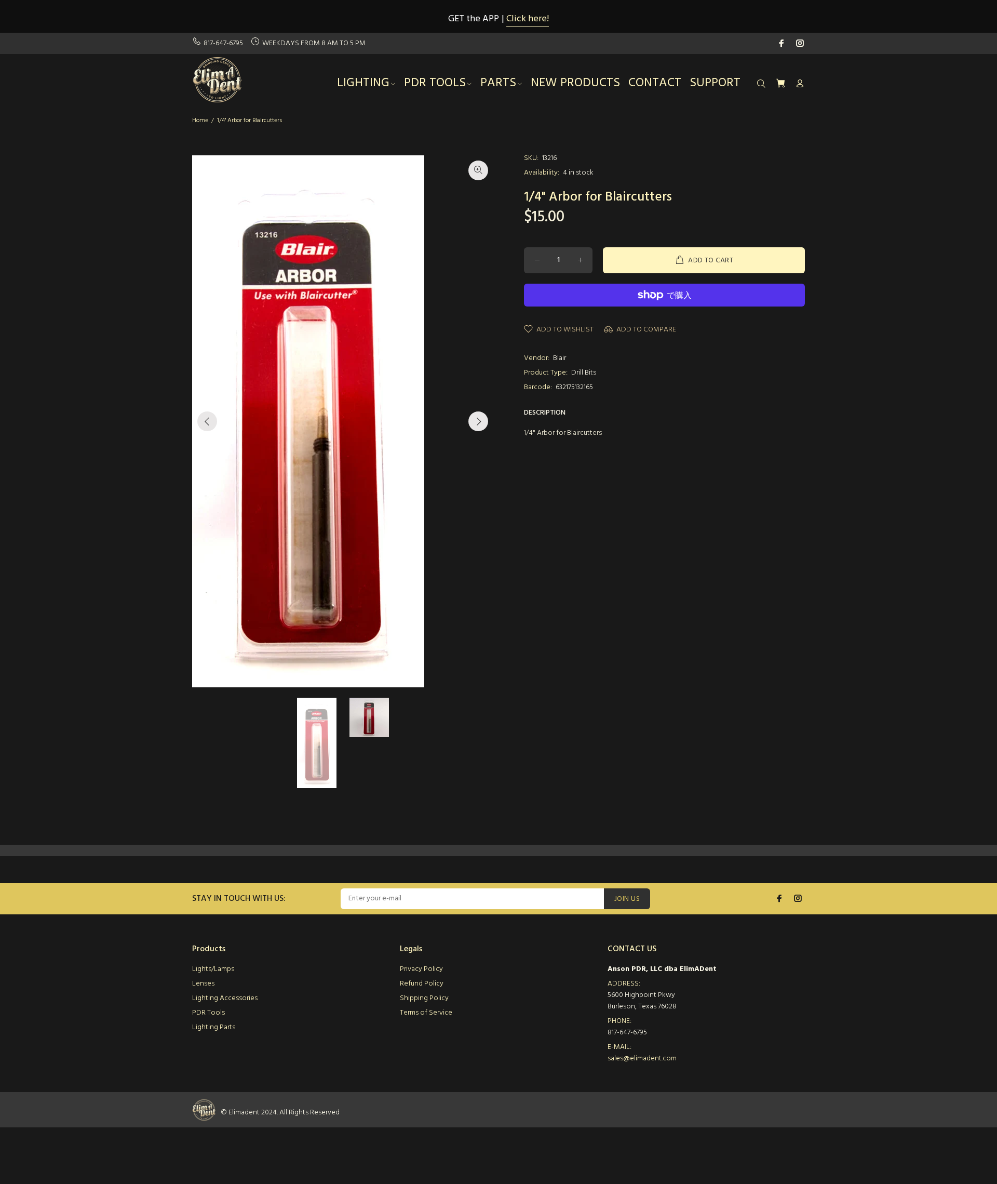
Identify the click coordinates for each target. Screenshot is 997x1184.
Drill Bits (583, 373)
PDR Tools (208, 1013)
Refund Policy (421, 984)
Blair (559, 358)
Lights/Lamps (213, 969)
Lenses (203, 984)
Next (478, 421)
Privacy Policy (421, 969)
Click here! (527, 18)
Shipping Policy (424, 998)
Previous (207, 421)
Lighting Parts (213, 1027)
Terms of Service (426, 1013)
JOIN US (627, 899)
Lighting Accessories (225, 998)
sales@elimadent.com (642, 1059)
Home (200, 120)
